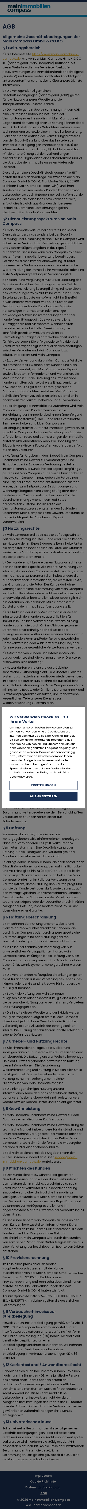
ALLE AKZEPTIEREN (43, 796)
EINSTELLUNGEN (43, 785)
